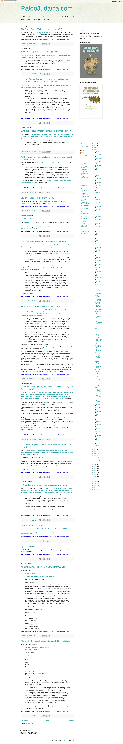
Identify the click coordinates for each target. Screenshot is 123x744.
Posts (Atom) (31, 723)
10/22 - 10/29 (98, 185)
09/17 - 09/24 (98, 202)
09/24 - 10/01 (98, 199)
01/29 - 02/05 (98, 431)
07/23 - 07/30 (98, 230)
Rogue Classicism (83, 221)
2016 (95, 462)
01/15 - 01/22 (98, 438)
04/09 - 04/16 (98, 281)
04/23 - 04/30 (98, 274)
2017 (95, 460)
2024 (95, 147)
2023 (95, 149)
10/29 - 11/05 (98, 182)
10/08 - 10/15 (98, 192)
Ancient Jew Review (84, 167)
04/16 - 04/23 (98, 278)
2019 (95, 455)
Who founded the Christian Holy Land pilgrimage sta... (98, 314)
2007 (95, 481)
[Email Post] (39, 43)
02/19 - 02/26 (98, 421)
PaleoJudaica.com (47, 8)
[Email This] (42, 44)
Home (47, 720)
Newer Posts (24, 720)
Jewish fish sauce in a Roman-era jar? (37, 198)
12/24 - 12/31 (98, 155)
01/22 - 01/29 (98, 435)
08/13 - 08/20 (98, 219)
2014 (95, 466)
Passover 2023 (27, 218)
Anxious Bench (84, 169)
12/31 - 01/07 (98, 151)
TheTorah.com (84, 230)
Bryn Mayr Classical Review (85, 194)
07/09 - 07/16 (98, 237)
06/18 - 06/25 (98, 247)
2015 (95, 464)
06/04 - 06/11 (98, 254)
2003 (95, 489)
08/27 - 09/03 (98, 213)
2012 (95, 470)
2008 (95, 479)
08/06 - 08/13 (98, 223)
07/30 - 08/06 (98, 226)
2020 (95, 453)
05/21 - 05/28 (98, 260)
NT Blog (83, 211)
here (39, 66)
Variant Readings (85, 231)
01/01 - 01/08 (98, 445)
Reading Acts (84, 216)
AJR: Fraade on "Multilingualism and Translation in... (98, 323)
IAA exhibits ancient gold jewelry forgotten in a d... (98, 373)
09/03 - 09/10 (98, 209)
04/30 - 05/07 (98, 271)
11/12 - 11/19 (98, 175)
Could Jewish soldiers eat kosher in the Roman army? (44, 241)
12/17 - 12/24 (98, 158)
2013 (95, 468)
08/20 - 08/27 (98, 216)
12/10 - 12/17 (98, 161)
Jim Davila (84, 153)
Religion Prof (84, 218)
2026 (95, 143)
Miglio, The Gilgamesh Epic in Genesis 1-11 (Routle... (98, 398)
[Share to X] (46, 44)
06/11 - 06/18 (98, 250)
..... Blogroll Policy (83, 164)
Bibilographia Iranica (84, 181)
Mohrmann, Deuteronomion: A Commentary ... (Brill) (43, 567)
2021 (95, 451)
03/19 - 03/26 (98, 407)
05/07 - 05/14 (98, 267)
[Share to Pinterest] (49, 44)
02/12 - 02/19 (98, 425)
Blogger (74, 740)
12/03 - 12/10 (98, 165)
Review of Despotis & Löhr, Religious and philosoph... (98, 306)
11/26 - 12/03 (98, 168)
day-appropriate (25, 551)
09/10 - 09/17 (98, 206)
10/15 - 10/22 (98, 189)
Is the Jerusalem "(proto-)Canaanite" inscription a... (98, 356)
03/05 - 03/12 (98, 414)
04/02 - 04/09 (98, 284)
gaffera (64, 740)
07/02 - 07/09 (98, 240)
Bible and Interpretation (84, 184)
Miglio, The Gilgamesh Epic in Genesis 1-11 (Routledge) (45, 641)
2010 (95, 474)
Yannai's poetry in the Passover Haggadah (39, 51)
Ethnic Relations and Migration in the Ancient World (85, 198)
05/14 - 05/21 (98, 264)
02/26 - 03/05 (98, 418)
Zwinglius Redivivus (83, 234)
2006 (95, 483)
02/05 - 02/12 (98, 428)
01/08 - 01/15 (98, 442)
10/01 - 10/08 (98, 196)
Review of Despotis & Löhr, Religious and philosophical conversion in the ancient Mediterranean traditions (45, 80)
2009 (95, 477)
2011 (95, 472)
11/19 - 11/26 (98, 172)
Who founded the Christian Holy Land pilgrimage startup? (46, 131)
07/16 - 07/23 (98, 233)
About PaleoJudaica (84, 145)
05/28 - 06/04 (98, 257)
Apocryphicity (84, 171)
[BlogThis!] (44, 44)
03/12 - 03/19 (98, 411)
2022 (95, 449)
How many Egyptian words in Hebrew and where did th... (98, 364)
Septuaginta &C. (85, 223)
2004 (95, 487)
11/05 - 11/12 (98, 179)
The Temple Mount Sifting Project (84, 227)
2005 (95, 485)
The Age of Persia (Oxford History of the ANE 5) (41, 29)
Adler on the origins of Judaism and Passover (40, 306)
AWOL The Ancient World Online (84, 178)
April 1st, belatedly (29, 546)
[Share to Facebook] (47, 44)
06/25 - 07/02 (98, 243)
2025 (95, 145)
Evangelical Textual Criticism (85, 203)
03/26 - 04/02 (98, 404)
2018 (95, 457)
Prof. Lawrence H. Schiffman (84, 214)
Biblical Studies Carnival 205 (33, 525)
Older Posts (71, 720)
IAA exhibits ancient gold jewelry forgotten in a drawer (44, 485)
